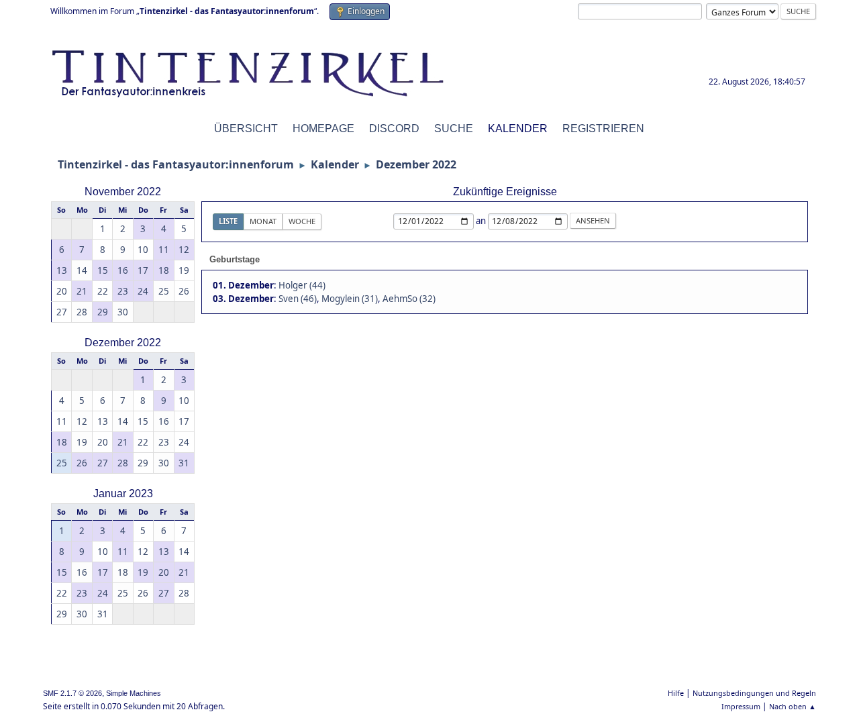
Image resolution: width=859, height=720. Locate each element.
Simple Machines (133, 693)
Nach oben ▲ (792, 706)
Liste (228, 221)
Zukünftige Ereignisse (505, 191)
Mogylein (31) (349, 299)
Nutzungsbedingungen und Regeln (754, 693)
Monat (263, 221)
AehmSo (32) (409, 299)
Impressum (740, 706)
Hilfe (676, 693)
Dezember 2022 (123, 342)
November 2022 (123, 191)
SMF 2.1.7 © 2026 (72, 693)
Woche (302, 221)
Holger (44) (302, 285)
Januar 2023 (123, 493)
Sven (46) (298, 299)
